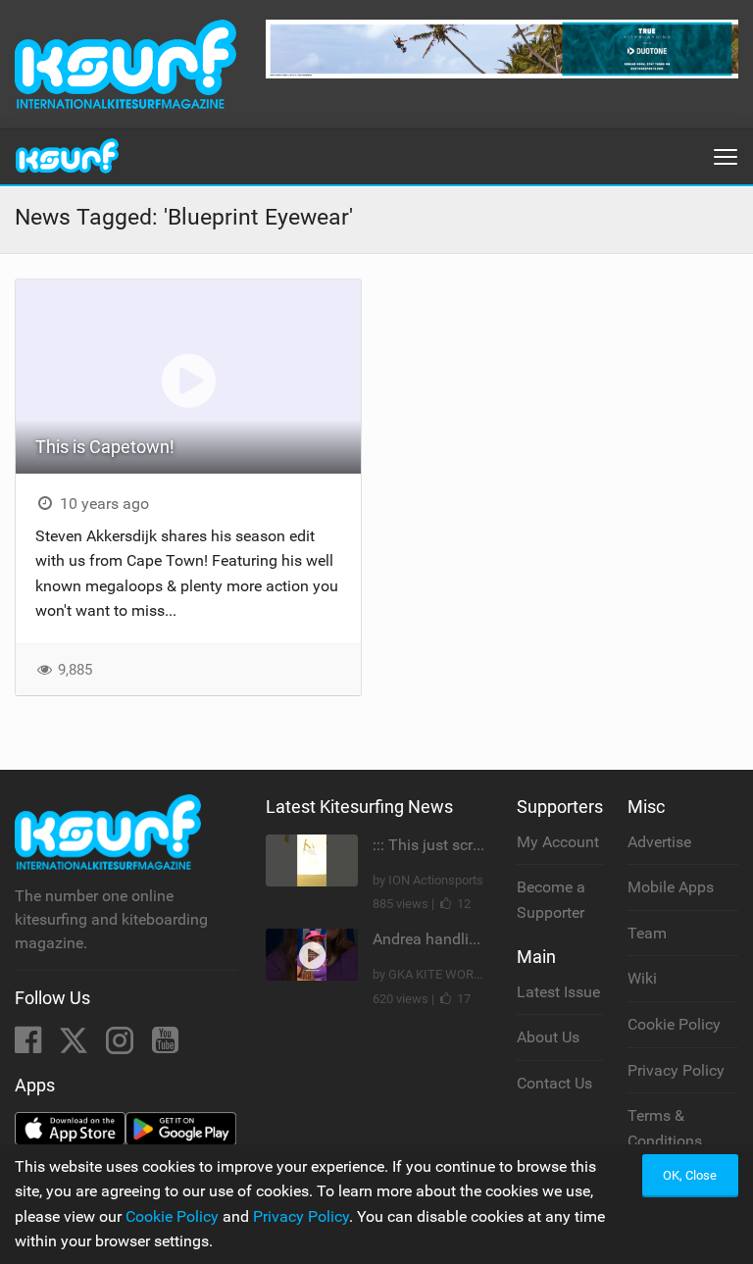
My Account (558, 842)
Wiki (642, 978)
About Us (548, 1037)
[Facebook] (30, 1045)
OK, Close (690, 1175)
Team (647, 933)
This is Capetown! (105, 446)
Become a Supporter (551, 900)
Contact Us (554, 1083)
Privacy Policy (676, 1070)
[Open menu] (725, 156)
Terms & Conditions (665, 1128)
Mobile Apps (671, 887)
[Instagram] (121, 1045)
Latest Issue (558, 992)
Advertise (659, 842)
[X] (75, 1045)
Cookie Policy (674, 1024)
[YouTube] (165, 1045)
